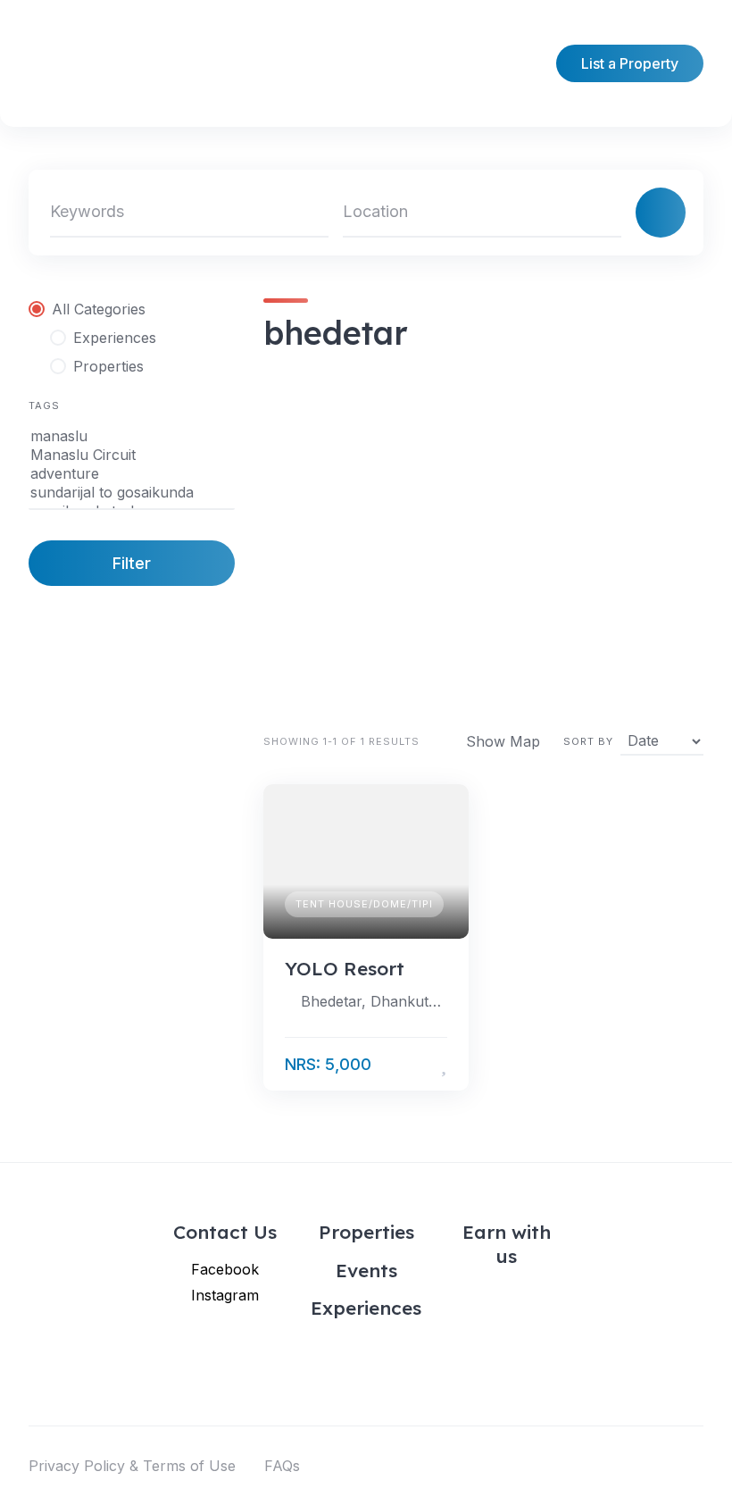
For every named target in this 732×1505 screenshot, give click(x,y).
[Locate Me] (599, 213)
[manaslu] (132, 436)
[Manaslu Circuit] (132, 455)
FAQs (282, 1466)
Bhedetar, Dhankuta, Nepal (374, 1001)
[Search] (661, 213)
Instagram (225, 1295)
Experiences (366, 1307)
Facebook (225, 1269)
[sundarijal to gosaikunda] (132, 492)
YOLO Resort (344, 968)
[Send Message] (417, 1064)
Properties (366, 1231)
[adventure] (132, 473)
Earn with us (506, 1243)
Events (366, 1270)
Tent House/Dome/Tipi (364, 904)
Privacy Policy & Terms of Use (132, 1466)
